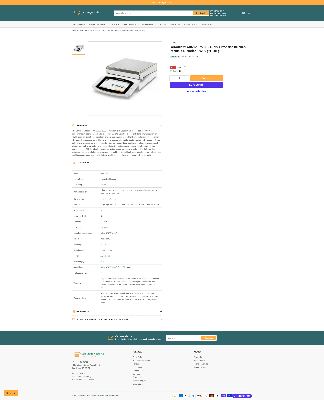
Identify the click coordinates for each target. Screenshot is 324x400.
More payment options (196, 91)
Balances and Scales (97, 24)
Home (74, 31)
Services (163, 24)
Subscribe (209, 338)
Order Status (206, 24)
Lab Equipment (130, 24)
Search (202, 13)
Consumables (148, 24)
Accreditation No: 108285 (219, 15)
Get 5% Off (11, 393)
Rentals (115, 24)
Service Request (191, 24)
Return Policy (199, 360)
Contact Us (175, 24)
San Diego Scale (84, 396)
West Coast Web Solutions (109, 396)
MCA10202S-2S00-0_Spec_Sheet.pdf (115, 267)
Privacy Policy (199, 357)
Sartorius (173, 42)
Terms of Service (201, 364)
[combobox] (161, 13)
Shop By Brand (78, 24)
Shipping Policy (200, 367)
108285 (91, 380)
